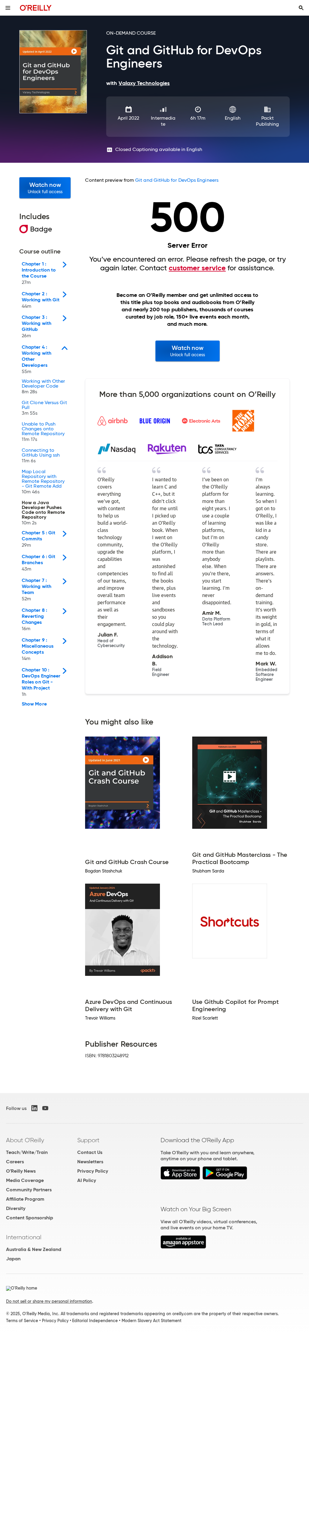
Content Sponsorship (29, 1218)
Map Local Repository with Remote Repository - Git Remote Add (43, 482)
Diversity (15, 1208)
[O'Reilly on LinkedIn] (34, 1108)
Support (88, 1140)
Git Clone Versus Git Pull (44, 408)
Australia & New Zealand (33, 1249)
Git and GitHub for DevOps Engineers (176, 180)
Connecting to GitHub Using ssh (41, 456)
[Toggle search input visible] (301, 8)
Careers (15, 1161)
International (23, 1237)
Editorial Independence (95, 1320)
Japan (13, 1259)
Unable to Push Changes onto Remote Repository (43, 432)
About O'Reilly (25, 1140)
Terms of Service (22, 1320)
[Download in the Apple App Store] (180, 1178)
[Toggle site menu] (8, 8)
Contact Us (89, 1152)
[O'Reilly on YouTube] (45, 1108)
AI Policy (86, 1180)
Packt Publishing (267, 121)
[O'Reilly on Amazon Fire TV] (183, 1247)
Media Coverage (25, 1180)
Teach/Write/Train (27, 1152)
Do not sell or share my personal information (49, 1301)
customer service (197, 267)
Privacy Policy (92, 1171)
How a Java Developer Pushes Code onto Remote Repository (43, 513)
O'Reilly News (21, 1171)
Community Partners (29, 1190)
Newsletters (90, 1161)
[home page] (36, 8)
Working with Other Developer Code (43, 386)
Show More (34, 704)
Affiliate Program (25, 1199)
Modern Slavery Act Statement (151, 1320)
